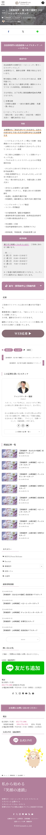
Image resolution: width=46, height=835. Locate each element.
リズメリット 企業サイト (11, 801)
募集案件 (8, 18)
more (23, 639)
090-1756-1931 (22, 724)
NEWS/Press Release (13, 556)
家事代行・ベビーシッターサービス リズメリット (20, 799)
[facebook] (18, 425)
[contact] (33, 693)
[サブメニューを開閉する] (41, 566)
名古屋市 (17, 18)
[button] (8, 32)
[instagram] (23, 425)
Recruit (8, 561)
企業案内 (20, 819)
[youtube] (27, 425)
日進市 (7, 576)
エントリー (34, 819)
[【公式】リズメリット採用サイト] (23, 3)
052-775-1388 (7, 685)
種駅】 (29, 350)
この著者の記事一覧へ (23, 432)
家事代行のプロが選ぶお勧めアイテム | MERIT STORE (22, 807)
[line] (23, 693)
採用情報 (27, 819)
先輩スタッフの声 (19, 821)
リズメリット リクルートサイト (13, 804)
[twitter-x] (16, 693)
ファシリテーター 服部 (23, 396)
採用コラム (9, 571)
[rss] (29, 693)
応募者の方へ (12, 819)
